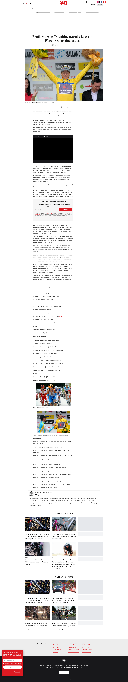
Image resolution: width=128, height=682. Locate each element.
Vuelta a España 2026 (59, 12)
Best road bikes (71, 644)
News (36, 8)
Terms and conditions (65, 665)
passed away (89, 502)
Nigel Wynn (59, 45)
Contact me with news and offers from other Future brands (13, 663)
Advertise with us (51, 667)
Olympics (55, 652)
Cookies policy (85, 665)
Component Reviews (87, 649)
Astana (47, 113)
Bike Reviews (85, 647)
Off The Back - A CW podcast (75, 12)
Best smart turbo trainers (73, 649)
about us (41, 665)
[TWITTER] (36, 495)
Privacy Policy (17, 672)
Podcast (86, 8)
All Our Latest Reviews (87, 644)
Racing (42, 8)
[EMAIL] (39, 495)
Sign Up (12, 667)
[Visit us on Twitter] (100, 2)
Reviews (48, 8)
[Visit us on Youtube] (103, 2)
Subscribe (100, 4)
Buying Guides (57, 8)
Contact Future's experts (52, 665)
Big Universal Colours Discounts (43, 12)
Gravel (72, 8)
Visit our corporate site (81, 677)
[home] (32, 8)
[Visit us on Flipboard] (105, 2)
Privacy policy (76, 665)
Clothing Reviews (86, 652)
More (92, 8)
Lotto (60, 316)
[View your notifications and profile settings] (30, 3)
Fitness (65, 8)
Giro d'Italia (56, 647)
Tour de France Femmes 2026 (92, 12)
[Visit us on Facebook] (102, 2)
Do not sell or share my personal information (69, 667)
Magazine (78, 8)
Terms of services (50, 213)
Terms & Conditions (11, 672)
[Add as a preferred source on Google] (64, 672)
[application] (53, 149)
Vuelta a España (57, 649)
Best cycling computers (73, 652)
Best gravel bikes (72, 647)
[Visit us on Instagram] (98, 2)
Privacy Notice (37, 214)
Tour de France (56, 644)
